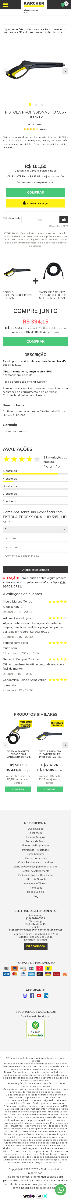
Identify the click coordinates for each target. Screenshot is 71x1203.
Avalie (44, 128)
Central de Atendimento (35, 870)
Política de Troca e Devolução (35, 875)
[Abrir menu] (5, 5)
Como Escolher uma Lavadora (35, 862)
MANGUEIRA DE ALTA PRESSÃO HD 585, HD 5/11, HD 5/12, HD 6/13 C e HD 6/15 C (53, 296)
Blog (35, 896)
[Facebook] (32, 996)
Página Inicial (10, 29)
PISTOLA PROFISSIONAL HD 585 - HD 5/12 (17, 295)
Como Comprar (35, 853)
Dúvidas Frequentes (35, 858)
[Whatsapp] (60, 1189)
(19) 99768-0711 (35, 924)
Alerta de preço (37, 203)
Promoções (35, 887)
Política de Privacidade (35, 849)
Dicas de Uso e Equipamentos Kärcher (35, 866)
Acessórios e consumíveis (35, 29)
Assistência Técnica (35, 883)
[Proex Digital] (42, 1197)
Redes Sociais (35, 891)
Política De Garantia (35, 879)
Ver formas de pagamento (33, 182)
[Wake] (29, 1197)
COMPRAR (18, 789)
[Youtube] (39, 996)
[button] (30, 104)
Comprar (35, 192)
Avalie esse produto (35, 569)
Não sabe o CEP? (58, 226)
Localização (36, 832)
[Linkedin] (46, 996)
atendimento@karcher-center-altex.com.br (35, 929)
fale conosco (35, 946)
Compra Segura (35, 836)
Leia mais (8, 147)
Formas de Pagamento (35, 845)
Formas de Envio (35, 841)
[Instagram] (25, 996)
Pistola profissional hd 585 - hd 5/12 (41, 32)
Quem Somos (35, 828)
